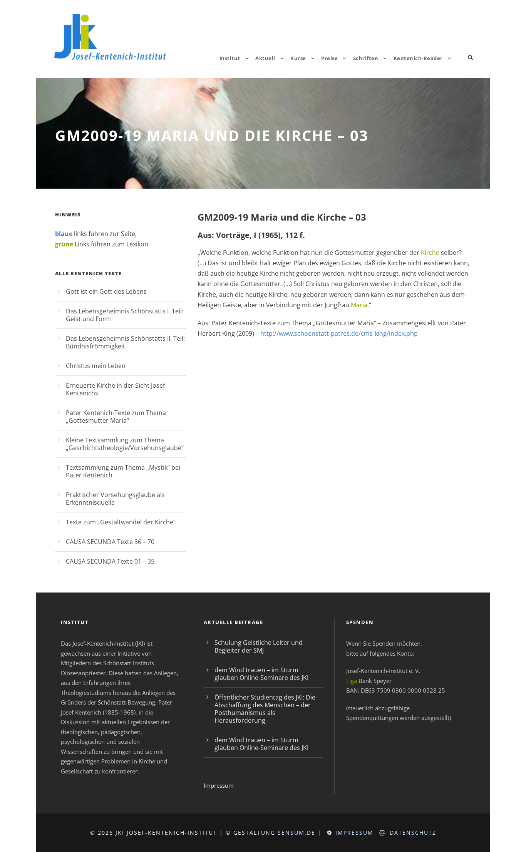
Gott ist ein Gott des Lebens (106, 291)
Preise (329, 58)
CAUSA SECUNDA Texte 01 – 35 (110, 561)
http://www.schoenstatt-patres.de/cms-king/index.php (339, 333)
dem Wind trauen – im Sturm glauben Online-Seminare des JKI (261, 674)
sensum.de (296, 832)
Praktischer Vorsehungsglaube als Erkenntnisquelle (115, 498)
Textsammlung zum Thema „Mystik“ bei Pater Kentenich (123, 471)
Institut (229, 58)
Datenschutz (413, 832)
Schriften (366, 58)
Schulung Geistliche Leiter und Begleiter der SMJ (258, 646)
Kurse (298, 58)
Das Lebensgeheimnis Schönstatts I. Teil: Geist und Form (124, 315)
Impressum (219, 785)
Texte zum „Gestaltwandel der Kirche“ (121, 522)
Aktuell (265, 58)
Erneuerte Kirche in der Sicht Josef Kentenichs (115, 389)
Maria (359, 305)
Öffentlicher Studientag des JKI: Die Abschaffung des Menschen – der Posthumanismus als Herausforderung (264, 709)
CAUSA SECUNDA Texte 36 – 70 (110, 541)
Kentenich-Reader (418, 58)
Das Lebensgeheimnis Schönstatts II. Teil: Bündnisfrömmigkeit (125, 342)
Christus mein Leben (96, 366)
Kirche (430, 252)
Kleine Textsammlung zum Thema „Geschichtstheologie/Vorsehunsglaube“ (125, 444)
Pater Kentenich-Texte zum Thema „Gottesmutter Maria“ (116, 416)
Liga (351, 681)
